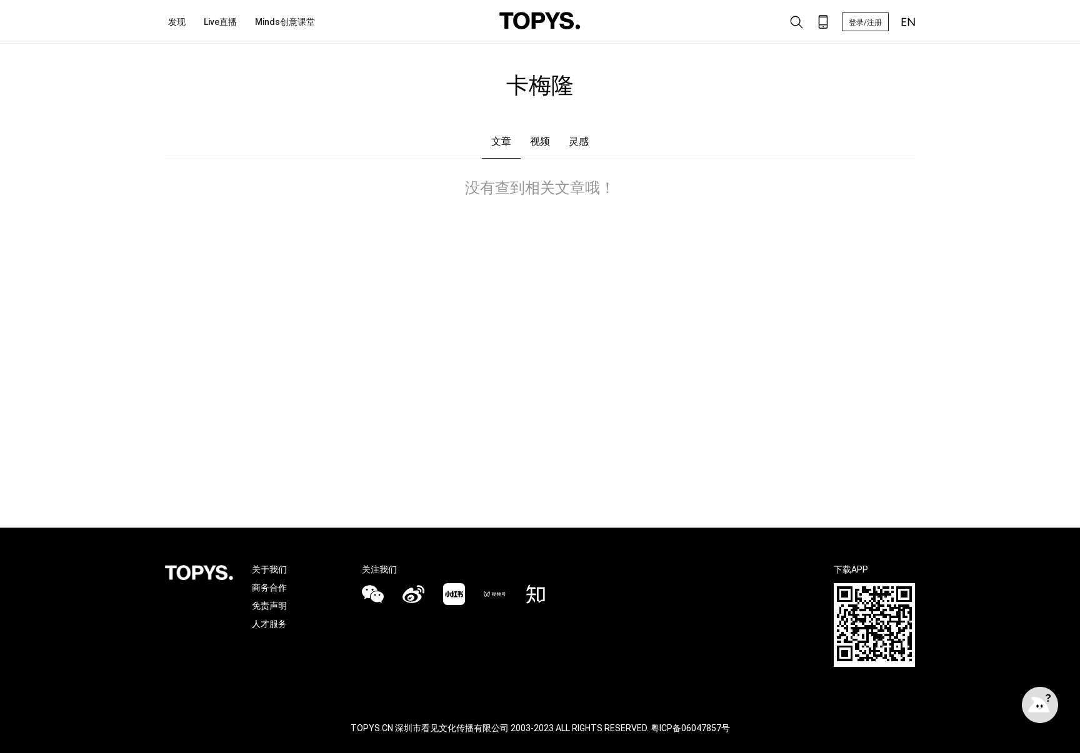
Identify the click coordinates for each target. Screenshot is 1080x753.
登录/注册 (865, 22)
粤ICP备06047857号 (690, 728)
